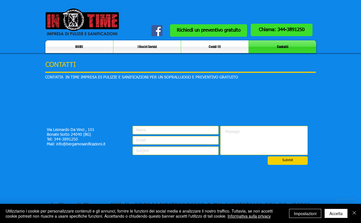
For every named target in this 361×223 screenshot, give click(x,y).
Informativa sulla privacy (249, 216)
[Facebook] (156, 30)
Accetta (336, 213)
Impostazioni (305, 213)
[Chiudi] (354, 213)
